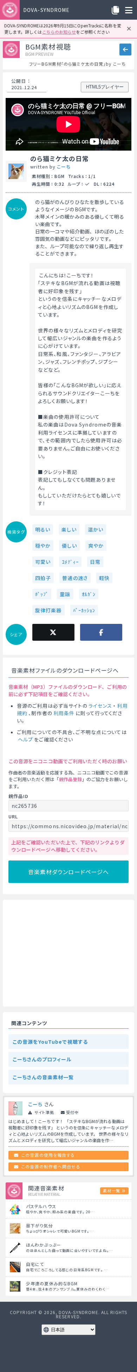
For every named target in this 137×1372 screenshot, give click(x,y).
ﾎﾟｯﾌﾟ (41, 594)
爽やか (96, 545)
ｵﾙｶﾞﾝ (89, 594)
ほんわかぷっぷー (43, 1245)
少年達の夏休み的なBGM (52, 1283)
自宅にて (35, 1264)
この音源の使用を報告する (48, 1155)
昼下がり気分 (39, 1225)
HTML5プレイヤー (105, 87)
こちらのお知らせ (59, 32)
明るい (42, 529)
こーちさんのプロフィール (42, 1059)
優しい (69, 545)
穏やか (43, 545)
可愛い (43, 561)
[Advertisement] (68, 953)
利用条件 (63, 713)
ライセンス (100, 705)
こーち (63, 166)
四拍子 (43, 577)
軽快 (104, 577)
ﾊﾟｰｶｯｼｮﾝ (84, 610)
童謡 (65, 594)
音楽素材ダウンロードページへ (68, 872)
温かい (95, 529)
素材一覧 (111, 1190)
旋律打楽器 (48, 610)
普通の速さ (75, 577)
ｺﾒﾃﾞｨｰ (70, 561)
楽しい (68, 529)
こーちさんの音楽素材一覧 (43, 1077)
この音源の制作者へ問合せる (50, 1166)
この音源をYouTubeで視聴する (50, 1041)
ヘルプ (25, 739)
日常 (95, 561)
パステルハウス (41, 1206)
